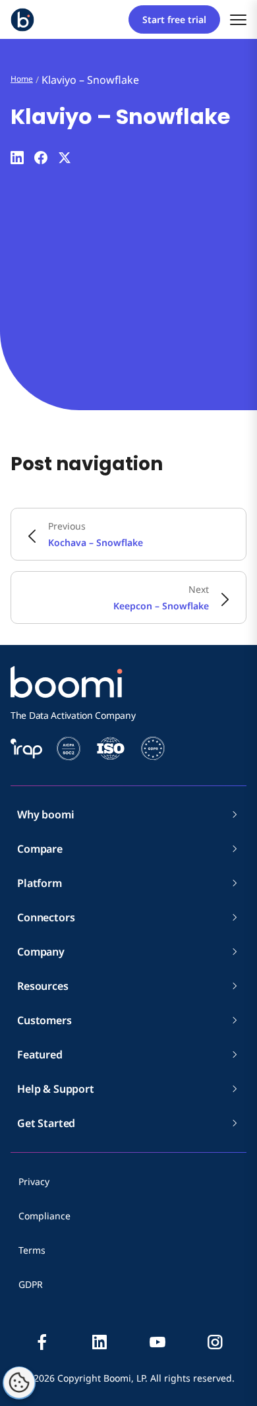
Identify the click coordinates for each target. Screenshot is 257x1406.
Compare (40, 848)
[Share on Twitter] (64, 157)
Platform (39, 883)
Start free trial (174, 19)
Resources (43, 986)
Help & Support (55, 1089)
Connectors (45, 917)
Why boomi (45, 814)
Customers (44, 1020)
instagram (215, 1342)
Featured (40, 1054)
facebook (42, 1342)
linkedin (99, 1342)
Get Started (46, 1123)
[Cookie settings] (19, 1382)
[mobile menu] (238, 19)
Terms (31, 1250)
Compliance (44, 1215)
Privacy (33, 1181)
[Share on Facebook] (40, 157)
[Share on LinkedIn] (17, 157)
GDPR (30, 1284)
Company (41, 951)
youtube (157, 1342)
